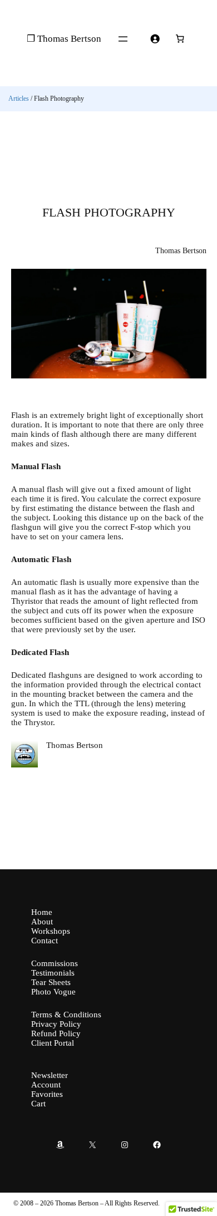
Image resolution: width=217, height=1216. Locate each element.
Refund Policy (56, 1033)
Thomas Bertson (180, 251)
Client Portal (52, 1042)
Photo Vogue (53, 991)
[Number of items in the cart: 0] (180, 39)
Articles (18, 98)
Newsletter (49, 1075)
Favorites (47, 1094)
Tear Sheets (51, 982)
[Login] (155, 39)
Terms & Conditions (66, 1014)
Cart (38, 1103)
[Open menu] (123, 39)
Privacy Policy (56, 1024)
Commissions (54, 963)
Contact (44, 940)
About (42, 921)
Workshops (50, 931)
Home (41, 912)
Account (46, 1084)
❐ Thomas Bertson (64, 38)
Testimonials (53, 972)
